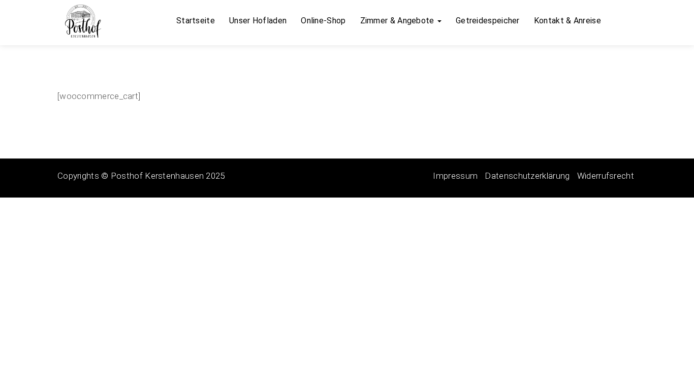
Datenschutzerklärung (527, 176)
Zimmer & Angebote (398, 20)
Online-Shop (323, 20)
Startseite (195, 20)
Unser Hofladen (258, 20)
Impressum (455, 176)
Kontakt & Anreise (567, 20)
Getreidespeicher (488, 20)
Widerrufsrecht (605, 176)
